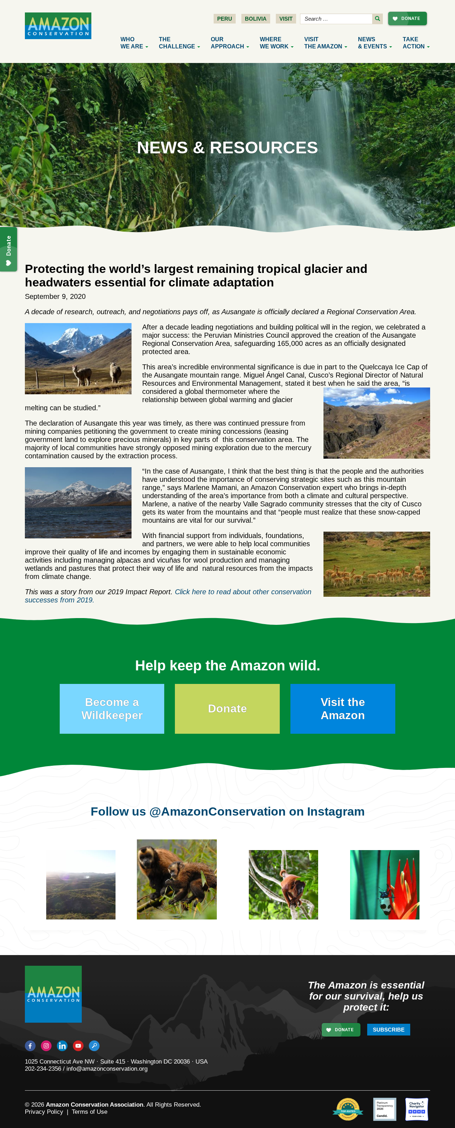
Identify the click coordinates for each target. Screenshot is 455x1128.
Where (274, 42)
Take (414, 42)
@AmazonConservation (217, 811)
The (177, 42)
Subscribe (389, 1030)
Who (132, 42)
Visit (286, 19)
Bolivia (256, 19)
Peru (224, 19)
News (372, 42)
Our (227, 42)
